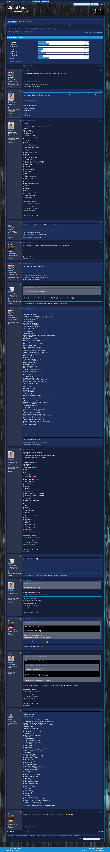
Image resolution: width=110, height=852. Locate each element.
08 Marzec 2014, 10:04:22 (28, 710)
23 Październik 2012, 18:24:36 (29, 70)
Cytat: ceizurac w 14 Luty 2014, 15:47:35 (34, 622)
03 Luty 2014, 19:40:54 (28, 308)
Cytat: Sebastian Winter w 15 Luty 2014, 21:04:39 (36, 656)
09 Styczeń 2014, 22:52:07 (28, 284)
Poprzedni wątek (88, 32)
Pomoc (89, 848)
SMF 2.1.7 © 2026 (9, 848)
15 (27, 66)
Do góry (9, 831)
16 (29, 66)
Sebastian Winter (13, 242)
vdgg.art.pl (79, 18)
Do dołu (9, 65)
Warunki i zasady (95, 848)
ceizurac (10, 91)
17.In (24, 342)
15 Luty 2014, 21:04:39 (28, 618)
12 (21, 66)
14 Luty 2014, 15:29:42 (28, 555)
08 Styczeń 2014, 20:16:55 (28, 263)
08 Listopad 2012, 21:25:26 (29, 91)
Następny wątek (98, 32)
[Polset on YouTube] (8, 300)
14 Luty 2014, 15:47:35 (28, 580)
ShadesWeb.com (17, 850)
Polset (10, 284)
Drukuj (101, 65)
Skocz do (80, 838)
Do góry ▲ (102, 848)
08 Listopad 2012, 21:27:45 (29, 120)
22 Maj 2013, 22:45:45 (27, 242)
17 (31, 66)
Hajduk (10, 710)
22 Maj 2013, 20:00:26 (27, 221)
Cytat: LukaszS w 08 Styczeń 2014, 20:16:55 (35, 287)
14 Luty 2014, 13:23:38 (28, 449)
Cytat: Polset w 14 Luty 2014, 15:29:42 (34, 583)
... (20, 66)
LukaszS (11, 70)
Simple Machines (17, 848)
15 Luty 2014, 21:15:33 (28, 652)
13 (23, 66)
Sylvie (53, 25)
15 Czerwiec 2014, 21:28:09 (29, 811)
